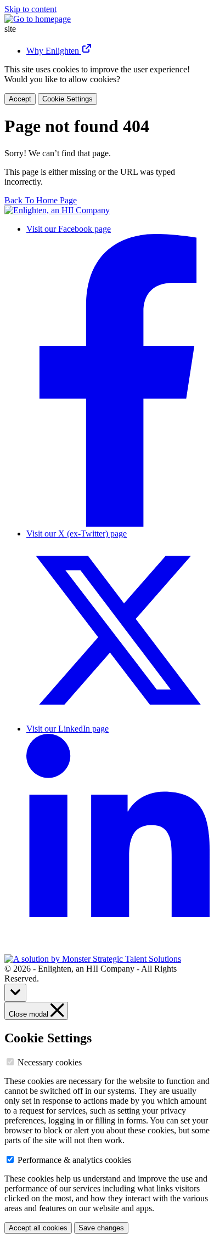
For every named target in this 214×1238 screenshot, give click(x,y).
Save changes (101, 1228)
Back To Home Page (40, 200)
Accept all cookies (38, 1228)
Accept (20, 99)
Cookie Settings (67, 99)
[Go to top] (15, 993)
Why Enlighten (53, 50)
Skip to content (30, 9)
